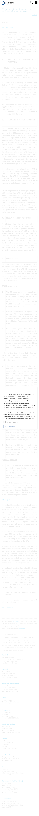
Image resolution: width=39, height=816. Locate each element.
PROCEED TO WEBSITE (10, 426)
